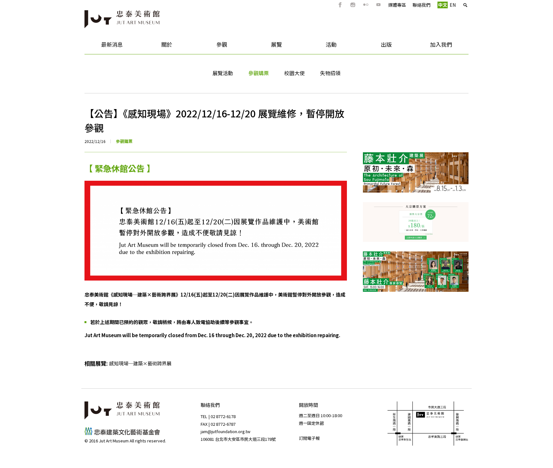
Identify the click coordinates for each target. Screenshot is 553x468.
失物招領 (330, 73)
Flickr (366, 5)
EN (453, 5)
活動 (320, 46)
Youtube (378, 5)
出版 (375, 46)
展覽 (265, 46)
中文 (442, 5)
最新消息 (103, 46)
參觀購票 (258, 73)
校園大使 (294, 73)
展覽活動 (222, 73)
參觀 (210, 46)
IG (353, 5)
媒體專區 (397, 5)
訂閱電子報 (309, 438)
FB (340, 5)
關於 (155, 46)
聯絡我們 (421, 5)
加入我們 (433, 46)
